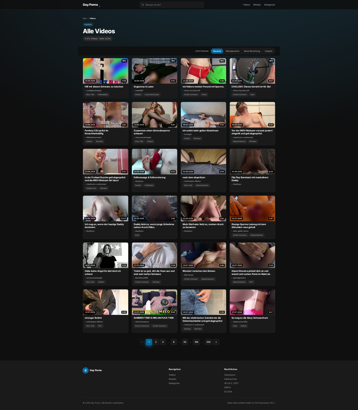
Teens (204, 94)
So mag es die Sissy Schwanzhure (250, 317)
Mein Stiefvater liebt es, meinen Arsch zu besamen (203, 226)
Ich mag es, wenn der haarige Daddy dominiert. (104, 226)
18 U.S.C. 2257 (231, 383)
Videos (246, 4)
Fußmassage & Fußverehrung (149, 177)
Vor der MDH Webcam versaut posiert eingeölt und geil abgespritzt (252, 132)
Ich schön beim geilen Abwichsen (200, 130)
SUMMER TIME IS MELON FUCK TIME (154, 317)
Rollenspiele (103, 94)
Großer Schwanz (191, 94)
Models (257, 4)
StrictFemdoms (142, 322)
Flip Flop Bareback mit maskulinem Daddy (250, 179)
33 (184, 342)
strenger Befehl (93, 317)
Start (85, 18)
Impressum (229, 374)
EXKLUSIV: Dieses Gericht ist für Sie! (251, 86)
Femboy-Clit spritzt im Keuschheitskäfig (96, 132)
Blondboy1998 (141, 278)
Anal (137, 235)
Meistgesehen (232, 51)
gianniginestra (239, 278)
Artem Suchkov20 (192, 90)
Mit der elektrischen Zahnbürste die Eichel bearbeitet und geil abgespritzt (202, 319)
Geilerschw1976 (240, 322)
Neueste (217, 51)
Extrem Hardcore (142, 326)
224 (208, 342)
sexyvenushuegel (143, 137)
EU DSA (228, 391)
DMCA (227, 387)
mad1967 (139, 90)
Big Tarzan (188, 275)
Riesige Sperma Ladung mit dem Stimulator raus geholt (249, 226)
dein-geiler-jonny (241, 231)
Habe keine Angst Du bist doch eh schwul (103, 272)
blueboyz (139, 181)
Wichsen (99, 141)
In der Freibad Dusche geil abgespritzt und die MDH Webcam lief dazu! (105, 179)
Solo (252, 94)
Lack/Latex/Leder (152, 94)
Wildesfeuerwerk (93, 137)
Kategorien (269, 4)
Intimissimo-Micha (192, 181)
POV (251, 282)
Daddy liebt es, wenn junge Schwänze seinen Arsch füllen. (154, 226)
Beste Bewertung (252, 51)
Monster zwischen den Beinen (199, 271)
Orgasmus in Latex (144, 86)
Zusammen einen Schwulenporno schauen (152, 132)
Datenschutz (230, 379)
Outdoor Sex (91, 188)
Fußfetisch (149, 185)
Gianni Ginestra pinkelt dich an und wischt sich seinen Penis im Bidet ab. (251, 272)
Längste (268, 51)
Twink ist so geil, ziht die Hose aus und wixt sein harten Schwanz (154, 272)
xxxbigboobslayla (93, 90)
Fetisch (138, 94)
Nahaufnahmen (239, 141)
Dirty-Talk (90, 94)
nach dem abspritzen (194, 177)
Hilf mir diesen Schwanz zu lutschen (104, 86)
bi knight (188, 134)
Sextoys (187, 329)
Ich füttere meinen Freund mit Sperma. (203, 86)
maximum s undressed (243, 137)
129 (196, 342)
